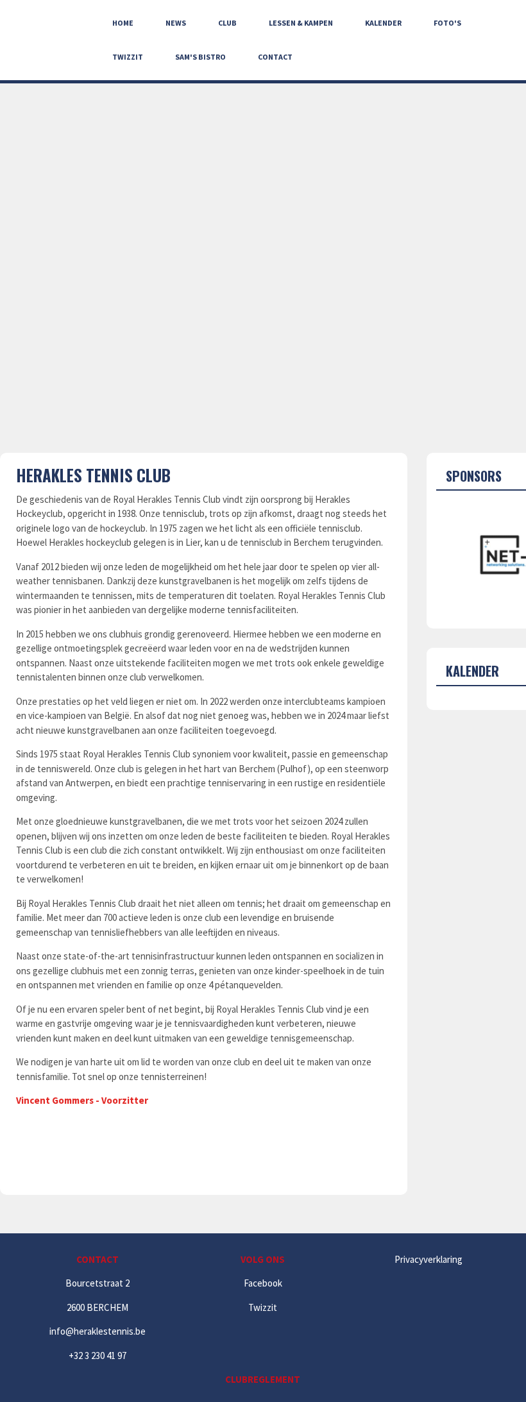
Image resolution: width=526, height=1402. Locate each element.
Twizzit (127, 57)
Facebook (263, 1283)
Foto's (447, 23)
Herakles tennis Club (93, 475)
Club (227, 23)
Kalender (383, 23)
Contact (275, 57)
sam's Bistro (200, 57)
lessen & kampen (301, 23)
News (175, 23)
